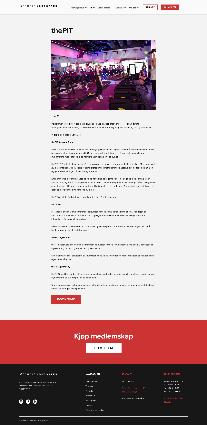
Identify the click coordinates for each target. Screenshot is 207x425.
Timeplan (89, 386)
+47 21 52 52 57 (128, 381)
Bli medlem (90, 396)
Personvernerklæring (94, 410)
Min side (89, 391)
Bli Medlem (170, 7)
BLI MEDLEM (103, 348)
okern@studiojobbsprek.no (133, 398)
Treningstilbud (91, 381)
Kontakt (88, 405)
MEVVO (46, 421)
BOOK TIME (66, 299)
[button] (79, 8)
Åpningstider (91, 400)
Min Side (150, 7)
